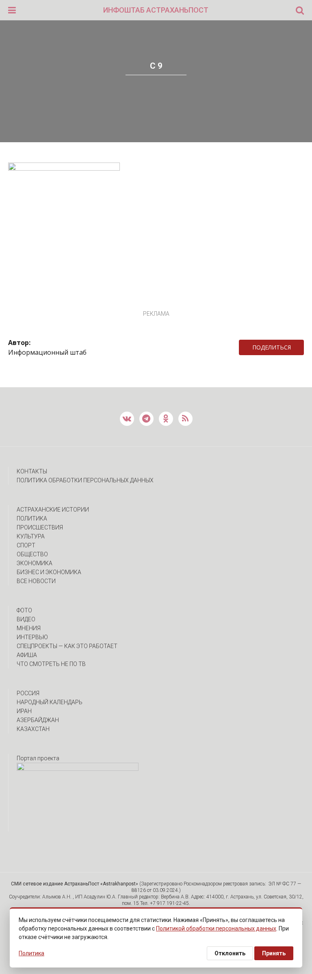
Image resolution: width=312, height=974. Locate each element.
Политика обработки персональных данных (85, 480)
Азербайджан (38, 720)
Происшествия (40, 527)
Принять (274, 953)
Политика (32, 518)
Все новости (36, 581)
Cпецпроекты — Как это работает (67, 646)
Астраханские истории (53, 509)
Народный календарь (49, 702)
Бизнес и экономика (49, 572)
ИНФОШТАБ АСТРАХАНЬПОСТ (155, 10)
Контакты (32, 471)
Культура (31, 536)
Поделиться (271, 347)
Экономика (34, 563)
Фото (24, 610)
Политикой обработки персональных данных (216, 928)
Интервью (32, 637)
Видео (26, 619)
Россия (28, 693)
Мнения (29, 628)
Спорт (26, 545)
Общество (32, 554)
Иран (24, 711)
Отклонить (229, 953)
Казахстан (33, 729)
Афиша (27, 655)
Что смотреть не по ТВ (51, 664)
